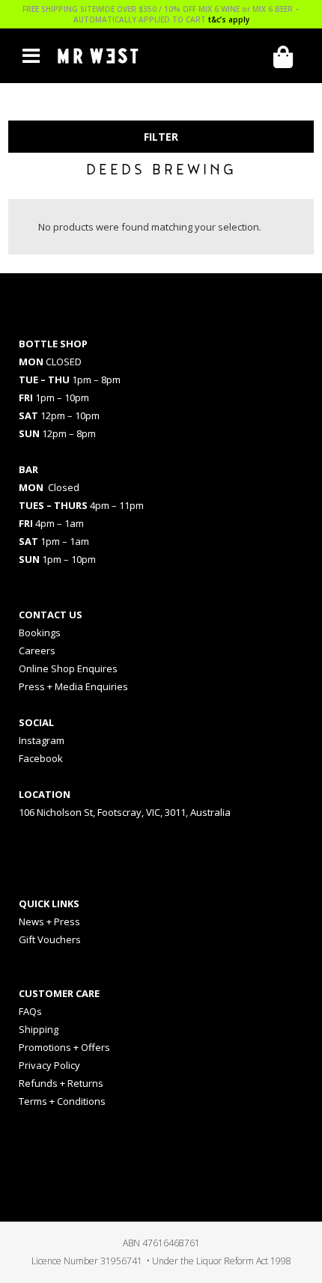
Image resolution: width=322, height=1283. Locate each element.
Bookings (40, 632)
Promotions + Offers (64, 1047)
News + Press (49, 921)
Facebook (41, 758)
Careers (37, 650)
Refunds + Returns (61, 1083)
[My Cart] (288, 57)
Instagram (41, 740)
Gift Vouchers (50, 939)
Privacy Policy (49, 1065)
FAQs (30, 1011)
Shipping (38, 1029)
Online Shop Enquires (68, 668)
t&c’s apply (228, 19)
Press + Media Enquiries (73, 686)
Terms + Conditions (62, 1101)
